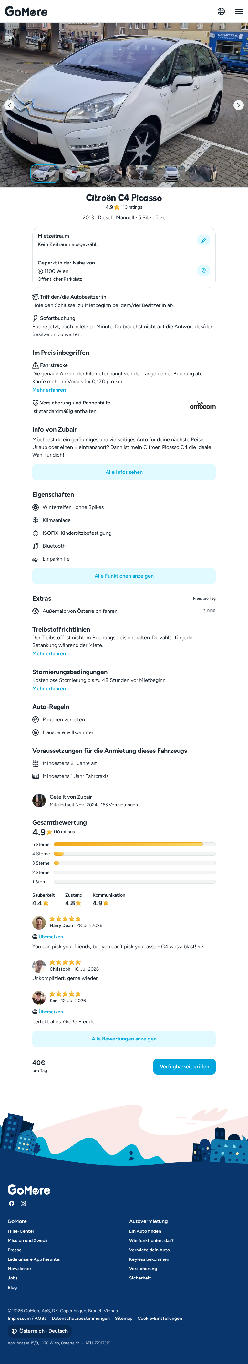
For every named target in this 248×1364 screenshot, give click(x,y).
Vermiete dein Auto (149, 1250)
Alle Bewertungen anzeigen (124, 1039)
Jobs (13, 1278)
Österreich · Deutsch (43, 1331)
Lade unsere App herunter (34, 1259)
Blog (12, 1287)
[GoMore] (26, 11)
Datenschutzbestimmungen (81, 1318)
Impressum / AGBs (27, 1318)
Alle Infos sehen (124, 472)
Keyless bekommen (149, 1259)
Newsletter (19, 1268)
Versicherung (143, 1268)
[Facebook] (12, 1203)
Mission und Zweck (27, 1240)
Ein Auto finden (145, 1231)
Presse (15, 1250)
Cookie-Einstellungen (160, 1318)
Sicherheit (140, 1278)
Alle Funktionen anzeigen (124, 576)
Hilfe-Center (21, 1231)
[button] (124, 240)
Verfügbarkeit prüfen (184, 1066)
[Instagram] (23, 1203)
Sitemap (123, 1318)
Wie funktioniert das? (151, 1240)
